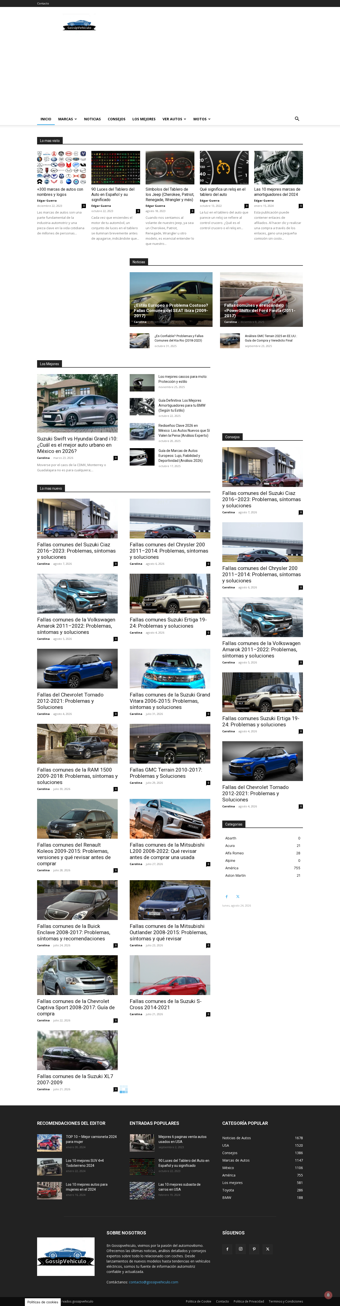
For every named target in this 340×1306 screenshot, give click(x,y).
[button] (297, 119)
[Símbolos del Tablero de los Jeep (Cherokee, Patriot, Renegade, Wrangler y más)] (170, 167)
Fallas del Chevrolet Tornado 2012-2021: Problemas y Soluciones (70, 701)
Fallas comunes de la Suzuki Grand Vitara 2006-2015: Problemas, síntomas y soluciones (170, 701)
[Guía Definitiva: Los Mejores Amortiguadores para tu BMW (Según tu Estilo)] (142, 406)
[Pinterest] (254, 1249)
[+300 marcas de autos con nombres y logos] (61, 167)
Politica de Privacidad (249, 1301)
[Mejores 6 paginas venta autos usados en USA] (142, 1143)
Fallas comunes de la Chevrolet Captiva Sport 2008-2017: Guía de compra (76, 1007)
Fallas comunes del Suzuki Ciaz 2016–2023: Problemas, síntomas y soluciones (76, 551)
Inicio (46, 119)
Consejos (116, 119)
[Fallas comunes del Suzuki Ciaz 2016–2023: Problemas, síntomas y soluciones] (77, 518)
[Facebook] (226, 896)
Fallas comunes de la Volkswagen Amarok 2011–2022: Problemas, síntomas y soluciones (76, 626)
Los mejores (144, 119)
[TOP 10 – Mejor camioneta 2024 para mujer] (49, 1143)
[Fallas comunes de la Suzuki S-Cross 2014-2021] (170, 975)
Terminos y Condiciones (286, 1301)
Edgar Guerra (47, 200)
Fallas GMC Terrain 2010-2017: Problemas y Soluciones (166, 773)
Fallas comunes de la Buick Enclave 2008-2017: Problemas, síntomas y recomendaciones (73, 932)
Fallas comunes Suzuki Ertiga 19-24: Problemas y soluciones (168, 623)
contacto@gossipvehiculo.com (153, 1282)
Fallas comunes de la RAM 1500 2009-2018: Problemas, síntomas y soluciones (77, 776)
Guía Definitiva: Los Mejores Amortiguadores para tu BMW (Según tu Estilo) (182, 405)
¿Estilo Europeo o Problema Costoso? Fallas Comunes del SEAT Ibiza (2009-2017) (171, 310)
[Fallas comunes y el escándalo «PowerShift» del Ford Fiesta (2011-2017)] (261, 299)
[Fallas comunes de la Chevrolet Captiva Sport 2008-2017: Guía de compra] (77, 975)
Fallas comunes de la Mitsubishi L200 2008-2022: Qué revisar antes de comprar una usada (167, 851)
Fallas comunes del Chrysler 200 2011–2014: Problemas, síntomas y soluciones (169, 551)
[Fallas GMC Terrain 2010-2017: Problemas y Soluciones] (170, 744)
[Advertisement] (212, 25)
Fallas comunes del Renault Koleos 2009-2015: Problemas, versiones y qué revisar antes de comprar (74, 854)
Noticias (92, 119)
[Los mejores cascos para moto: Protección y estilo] (142, 383)
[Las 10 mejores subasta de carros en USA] (142, 1190)
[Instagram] (241, 1249)
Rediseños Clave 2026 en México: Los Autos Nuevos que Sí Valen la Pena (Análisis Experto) (184, 430)
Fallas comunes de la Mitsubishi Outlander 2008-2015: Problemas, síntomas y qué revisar (168, 932)
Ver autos (172, 119)
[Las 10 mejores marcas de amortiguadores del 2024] (278, 167)
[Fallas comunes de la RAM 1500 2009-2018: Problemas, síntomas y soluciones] (77, 744)
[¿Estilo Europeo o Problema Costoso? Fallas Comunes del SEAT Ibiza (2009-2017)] (171, 299)
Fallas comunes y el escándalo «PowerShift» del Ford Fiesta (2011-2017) (259, 310)
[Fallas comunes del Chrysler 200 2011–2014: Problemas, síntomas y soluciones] (170, 518)
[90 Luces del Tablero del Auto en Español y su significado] (115, 167)
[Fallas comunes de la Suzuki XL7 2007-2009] (77, 1050)
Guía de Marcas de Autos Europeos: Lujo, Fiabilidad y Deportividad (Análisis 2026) (181, 456)
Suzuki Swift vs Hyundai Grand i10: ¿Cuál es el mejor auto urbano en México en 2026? (77, 445)
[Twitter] (237, 896)
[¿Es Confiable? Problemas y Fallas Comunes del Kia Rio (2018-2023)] (140, 340)
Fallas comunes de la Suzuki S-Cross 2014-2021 (166, 1004)
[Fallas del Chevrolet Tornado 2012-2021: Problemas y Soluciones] (77, 669)
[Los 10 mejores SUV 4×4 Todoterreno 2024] (49, 1166)
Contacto (43, 3)
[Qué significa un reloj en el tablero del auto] (224, 167)
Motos (200, 119)
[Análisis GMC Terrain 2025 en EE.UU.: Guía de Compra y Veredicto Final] (230, 340)
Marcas (65, 119)
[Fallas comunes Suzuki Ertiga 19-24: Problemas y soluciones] (170, 593)
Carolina (140, 322)
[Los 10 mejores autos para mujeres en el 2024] (49, 1190)
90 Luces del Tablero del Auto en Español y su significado (112, 194)
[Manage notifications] (328, 1295)
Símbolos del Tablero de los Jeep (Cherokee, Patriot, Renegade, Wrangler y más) (170, 194)
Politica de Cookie (198, 1301)
